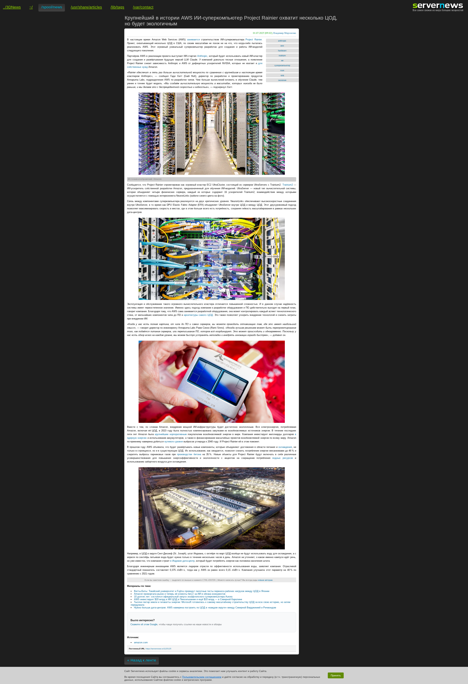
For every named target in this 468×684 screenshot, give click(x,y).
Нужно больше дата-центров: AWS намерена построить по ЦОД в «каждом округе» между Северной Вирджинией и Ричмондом (205, 607)
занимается (193, 39)
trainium (282, 55)
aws (282, 46)
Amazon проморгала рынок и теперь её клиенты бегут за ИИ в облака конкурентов (179, 593)
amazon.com (141, 642)
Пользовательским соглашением (201, 676)
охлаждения (285, 447)
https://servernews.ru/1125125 (158, 649)
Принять (336, 675)
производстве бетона (189, 454)
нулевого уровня (173, 441)
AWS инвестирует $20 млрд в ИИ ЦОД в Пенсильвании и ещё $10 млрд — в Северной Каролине (188, 599)
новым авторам (265, 580)
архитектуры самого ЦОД (198, 315)
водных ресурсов (282, 458)
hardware (282, 50)
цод (282, 75)
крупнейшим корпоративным (170, 434)
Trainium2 (287, 184)
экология (282, 80)
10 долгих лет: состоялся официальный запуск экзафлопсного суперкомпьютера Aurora (183, 596)
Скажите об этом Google (144, 624)
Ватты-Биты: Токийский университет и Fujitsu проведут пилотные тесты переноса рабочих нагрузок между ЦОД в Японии (201, 591)
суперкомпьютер (282, 65)
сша (282, 70)
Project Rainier (254, 39)
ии (282, 60)
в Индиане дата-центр (182, 560)
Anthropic (202, 56)
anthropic (282, 41)
